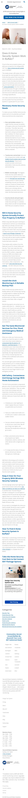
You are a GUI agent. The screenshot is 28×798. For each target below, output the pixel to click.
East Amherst (8, 647)
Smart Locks (5, 621)
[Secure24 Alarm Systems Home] (14, 7)
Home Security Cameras (9, 623)
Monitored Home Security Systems (12, 626)
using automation (9, 87)
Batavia (16, 644)
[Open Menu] (2, 2)
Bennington (8, 650)
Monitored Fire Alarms (8, 625)
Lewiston (7, 653)
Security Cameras (7, 619)
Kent (6, 664)
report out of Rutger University (12, 233)
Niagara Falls (8, 644)
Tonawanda (17, 647)
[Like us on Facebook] (3, 770)
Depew (7, 668)
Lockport (17, 668)
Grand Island (8, 671)
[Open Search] (24, 2)
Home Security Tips (7, 615)
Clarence (7, 659)
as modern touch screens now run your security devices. (15, 159)
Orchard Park (8, 656)
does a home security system (16, 68)
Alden (16, 650)
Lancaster (17, 664)
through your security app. (17, 178)
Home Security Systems (8, 617)
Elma (16, 671)
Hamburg (17, 653)
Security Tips (5, 613)
